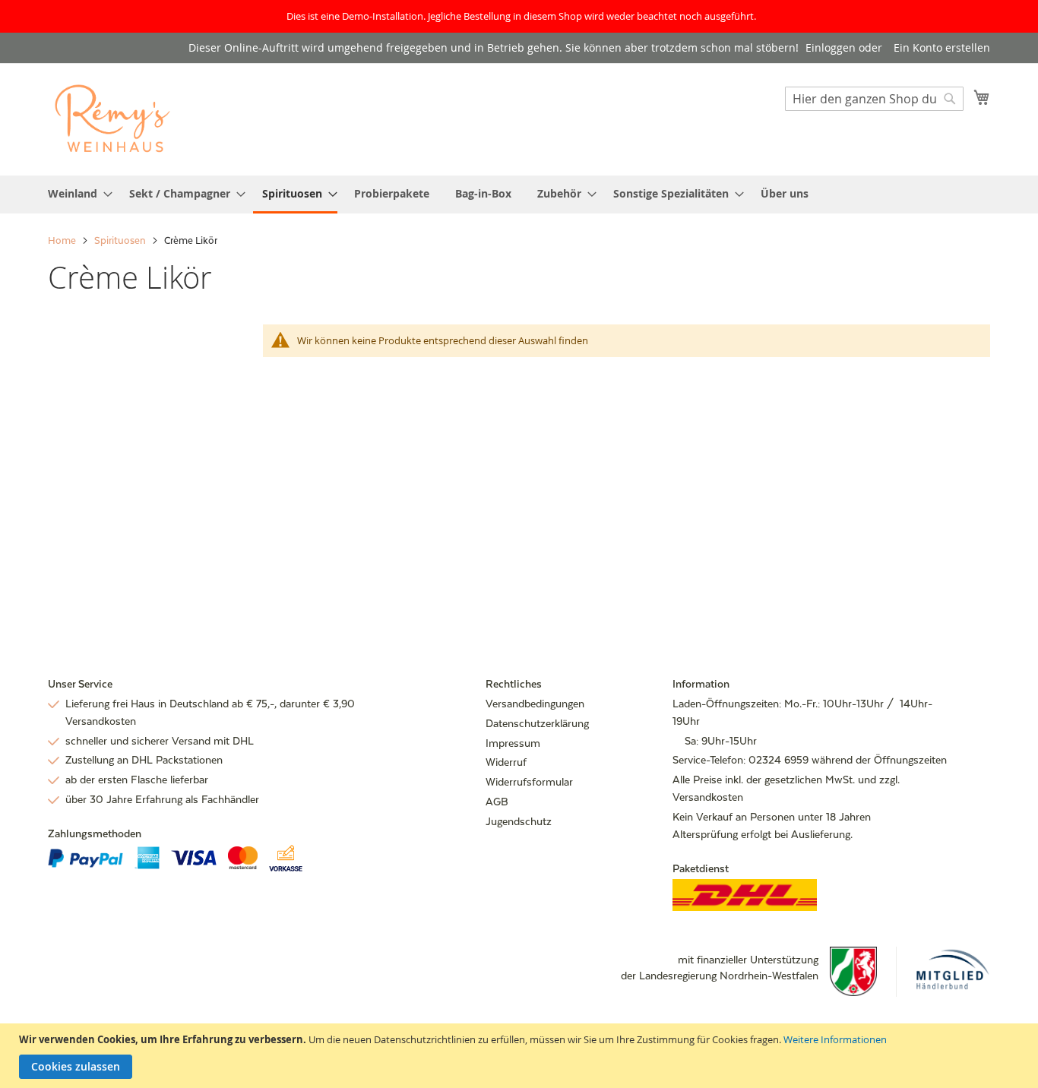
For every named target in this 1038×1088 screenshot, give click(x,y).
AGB (497, 801)
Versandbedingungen (535, 703)
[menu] (519, 194)
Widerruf (506, 762)
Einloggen (830, 47)
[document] (521, 1056)
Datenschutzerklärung (537, 723)
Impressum (513, 743)
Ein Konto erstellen (942, 47)
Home (63, 240)
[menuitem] (75, 193)
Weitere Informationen (835, 1039)
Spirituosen (121, 240)
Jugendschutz (519, 821)
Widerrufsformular (529, 782)
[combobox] (874, 99)
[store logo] (112, 119)
